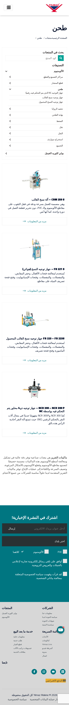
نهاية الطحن (57, 114)
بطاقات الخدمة (19, 651)
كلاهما (16, 552)
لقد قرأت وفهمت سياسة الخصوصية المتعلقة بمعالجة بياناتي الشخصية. (38, 576)
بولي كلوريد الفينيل (54, 153)
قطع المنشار (57, 83)
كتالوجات (46, 640)
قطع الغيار (17, 644)
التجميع (59, 145)
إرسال (11, 528)
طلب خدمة (17, 640)
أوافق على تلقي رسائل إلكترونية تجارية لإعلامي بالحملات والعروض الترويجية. (37, 563)
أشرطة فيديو (47, 648)
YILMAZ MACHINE (54, 7)
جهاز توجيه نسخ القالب (52, 97)
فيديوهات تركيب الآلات (22, 648)
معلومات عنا (47, 613)
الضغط (59, 121)
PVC (60, 552)
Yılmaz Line (47, 644)
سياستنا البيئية (48, 624)
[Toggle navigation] (8, 7)
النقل (60, 133)
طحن (60, 89)
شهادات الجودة (48, 620)
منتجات (48, 38)
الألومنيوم (59, 71)
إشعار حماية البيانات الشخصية (45, 699)
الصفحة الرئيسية (59, 38)
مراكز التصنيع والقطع (53, 76)
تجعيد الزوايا (57, 108)
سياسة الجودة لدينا (49, 617)
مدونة (44, 651)
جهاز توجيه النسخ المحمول (51, 102)
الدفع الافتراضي (54, 681)
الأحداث (45, 636)
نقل (61, 127)
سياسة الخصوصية (17, 699)
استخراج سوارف (55, 139)
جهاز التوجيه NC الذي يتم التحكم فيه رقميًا (44, 92)
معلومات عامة (19, 636)
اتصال (44, 655)
